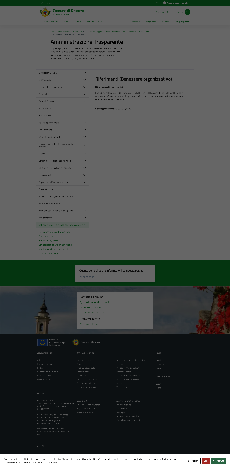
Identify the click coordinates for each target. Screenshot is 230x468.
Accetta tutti (218, 460)
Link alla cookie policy (47, 462)
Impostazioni (192, 460)
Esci (206, 460)
